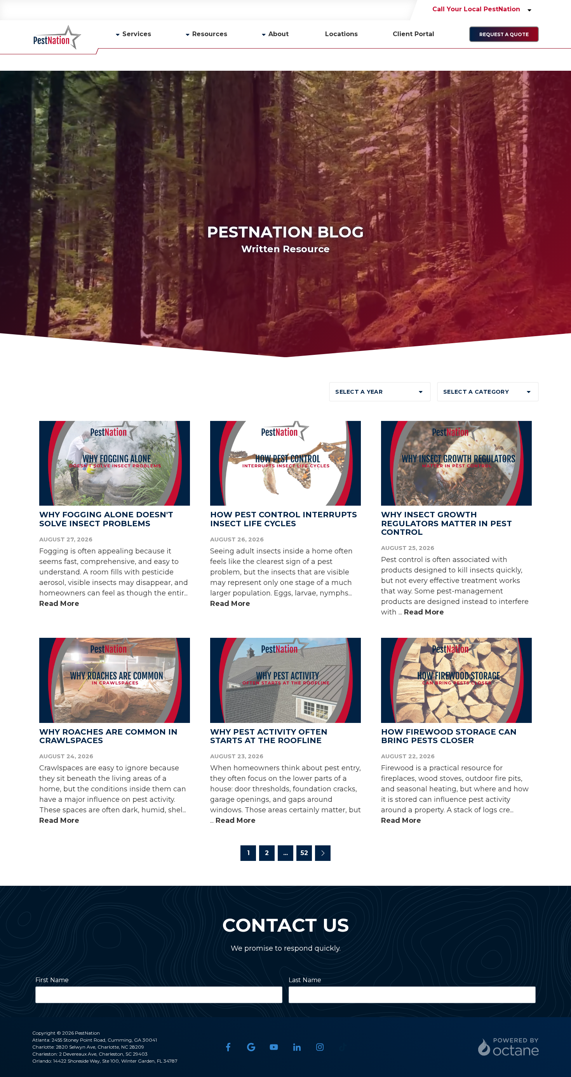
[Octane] (508, 1047)
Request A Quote (504, 34)
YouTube (274, 1047)
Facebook (228, 1047)
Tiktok (342, 1047)
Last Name (305, 980)
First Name (52, 980)
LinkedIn (297, 1047)
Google (251, 1047)
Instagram (320, 1047)
